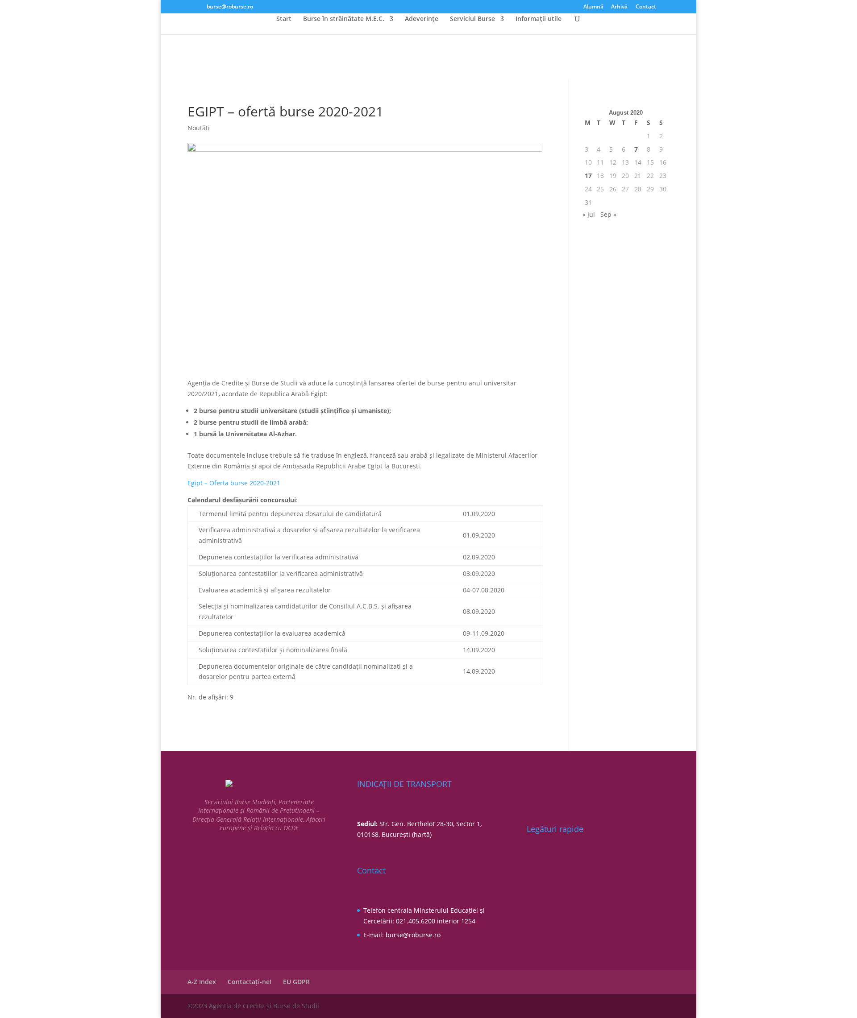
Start (283, 19)
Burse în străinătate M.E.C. (343, 19)
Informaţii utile (539, 19)
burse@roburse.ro (413, 935)
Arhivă (619, 7)
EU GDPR (296, 981)
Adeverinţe (421, 19)
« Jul (588, 214)
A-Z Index (201, 981)
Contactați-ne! (249, 981)
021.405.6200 (415, 921)
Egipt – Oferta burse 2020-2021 (233, 483)
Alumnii (593, 7)
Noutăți (198, 128)
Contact (646, 7)
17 (588, 175)
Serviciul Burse (472, 19)
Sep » (608, 214)
